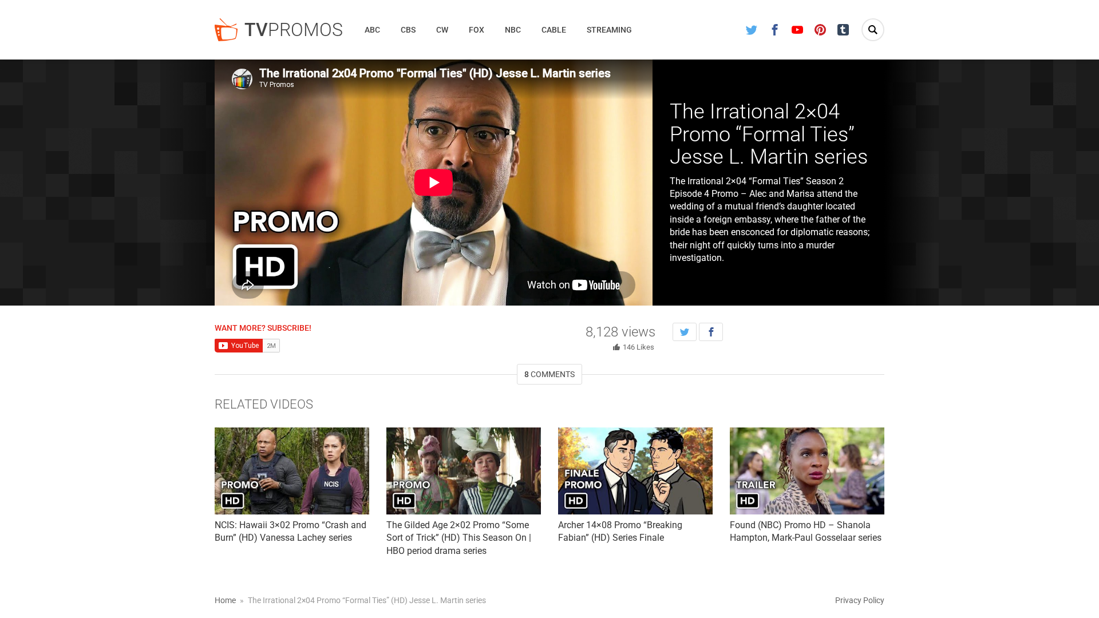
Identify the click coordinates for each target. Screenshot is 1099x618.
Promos (293, 30)
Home (225, 600)
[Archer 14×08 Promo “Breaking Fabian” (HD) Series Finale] (635, 470)
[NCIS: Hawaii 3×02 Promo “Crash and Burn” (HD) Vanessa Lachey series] (292, 470)
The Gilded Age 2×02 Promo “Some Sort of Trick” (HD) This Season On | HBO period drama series (458, 538)
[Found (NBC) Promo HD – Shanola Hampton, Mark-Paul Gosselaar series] (807, 470)
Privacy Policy (859, 600)
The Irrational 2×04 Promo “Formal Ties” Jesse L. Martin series (769, 134)
